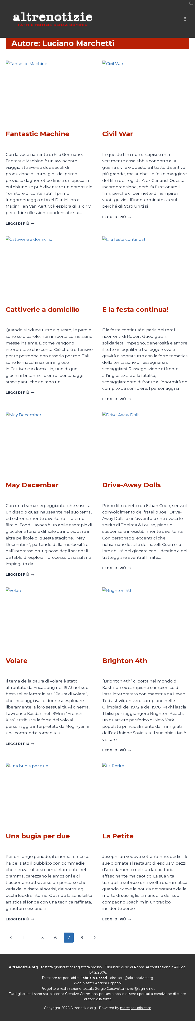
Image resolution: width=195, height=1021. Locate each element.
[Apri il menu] (184, 19)
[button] (191, 4)
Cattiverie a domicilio (42, 309)
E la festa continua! (135, 309)
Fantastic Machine (37, 134)
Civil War (117, 134)
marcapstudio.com (135, 1008)
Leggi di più (20, 224)
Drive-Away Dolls (131, 485)
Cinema (12, 125)
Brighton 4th (124, 661)
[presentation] (49, 90)
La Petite (118, 836)
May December (32, 485)
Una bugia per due (38, 836)
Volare (17, 661)
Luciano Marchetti (24, 144)
